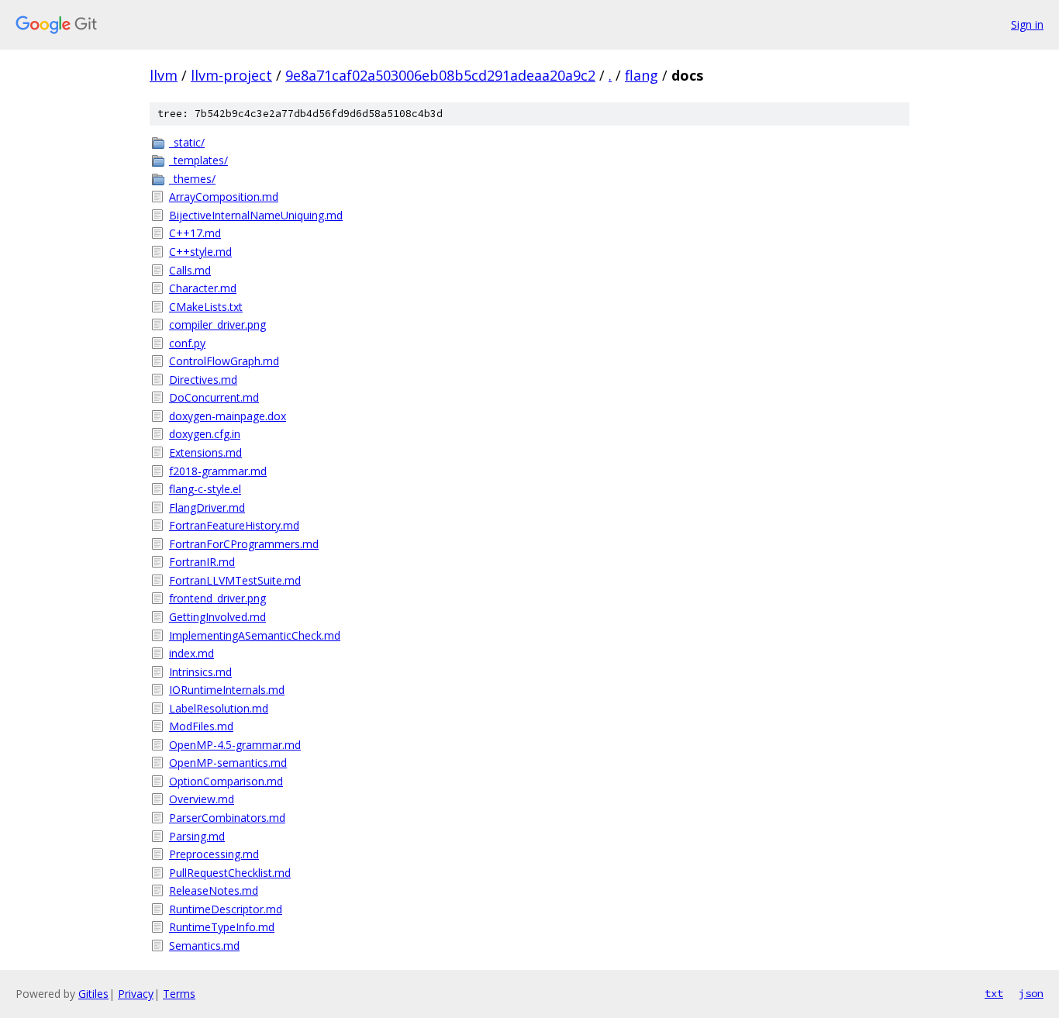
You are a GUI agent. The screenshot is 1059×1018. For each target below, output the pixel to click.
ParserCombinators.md (227, 817)
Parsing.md (197, 836)
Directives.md (203, 379)
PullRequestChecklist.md (230, 872)
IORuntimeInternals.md (227, 689)
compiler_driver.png (217, 324)
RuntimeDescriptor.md (225, 909)
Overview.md (201, 799)
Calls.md (190, 270)
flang (641, 75)
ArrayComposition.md (223, 196)
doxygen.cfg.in (204, 433)
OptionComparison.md (226, 781)
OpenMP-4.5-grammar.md (235, 744)
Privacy (136, 993)
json (1031, 993)
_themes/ (192, 178)
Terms (179, 993)
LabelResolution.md (218, 708)
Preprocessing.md (214, 854)
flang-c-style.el (205, 488)
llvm (164, 75)
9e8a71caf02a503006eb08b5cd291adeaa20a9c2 (440, 75)
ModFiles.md (201, 726)
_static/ (187, 142)
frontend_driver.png (217, 598)
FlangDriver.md (207, 507)
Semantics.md (204, 945)
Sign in (1027, 24)
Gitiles (93, 993)
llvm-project (231, 75)
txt (994, 993)
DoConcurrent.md (214, 397)
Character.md (202, 288)
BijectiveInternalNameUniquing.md (256, 215)
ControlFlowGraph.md (224, 361)
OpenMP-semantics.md (228, 762)
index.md (191, 653)
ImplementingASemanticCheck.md (254, 635)
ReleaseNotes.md (213, 890)
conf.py (187, 343)
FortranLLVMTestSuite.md (235, 580)
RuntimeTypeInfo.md (221, 927)
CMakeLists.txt (206, 306)
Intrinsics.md (200, 671)
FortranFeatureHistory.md (234, 525)
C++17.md (195, 233)
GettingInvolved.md (217, 616)
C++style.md (200, 251)
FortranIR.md (202, 561)
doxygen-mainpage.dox (227, 416)
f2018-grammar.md (218, 471)
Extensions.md (205, 452)
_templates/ (198, 160)
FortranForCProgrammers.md (244, 544)
